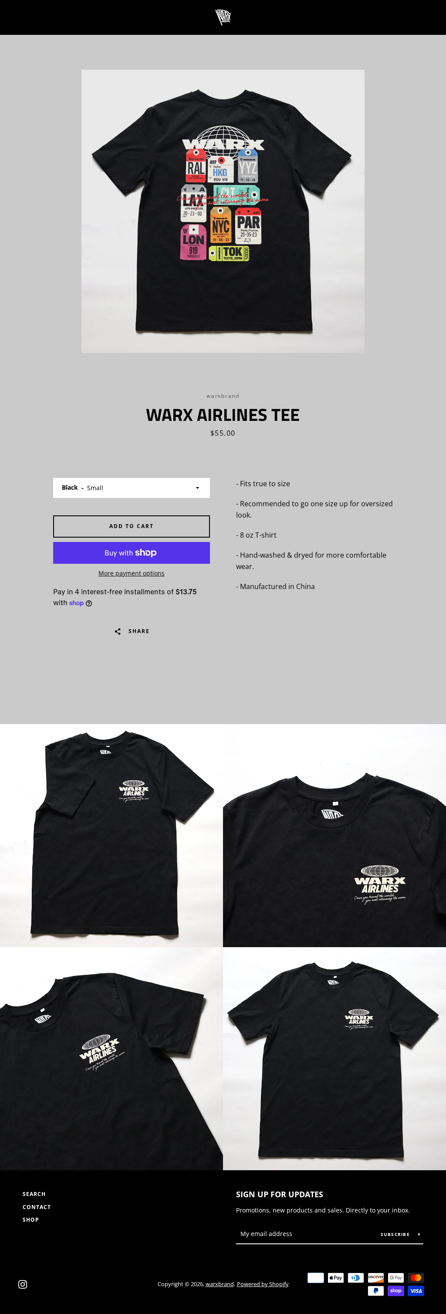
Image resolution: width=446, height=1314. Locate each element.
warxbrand (220, 1284)
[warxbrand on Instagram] (22, 1283)
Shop (31, 1219)
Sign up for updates (279, 1194)
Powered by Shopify (263, 1284)
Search (34, 1194)
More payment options (131, 573)
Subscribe (396, 1234)
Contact (37, 1207)
